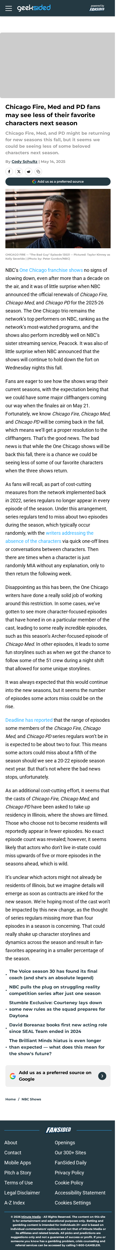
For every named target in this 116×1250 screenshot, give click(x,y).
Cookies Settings (73, 1203)
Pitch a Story (17, 1172)
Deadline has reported (29, 720)
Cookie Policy (69, 1182)
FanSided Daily (71, 1162)
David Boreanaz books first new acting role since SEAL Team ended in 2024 (58, 1028)
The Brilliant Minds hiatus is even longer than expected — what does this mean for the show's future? (57, 1047)
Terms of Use (18, 1182)
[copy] (38, 171)
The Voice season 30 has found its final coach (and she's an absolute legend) (53, 974)
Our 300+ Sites (70, 1152)
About (10, 1142)
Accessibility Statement (80, 1193)
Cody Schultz (24, 161)
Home (10, 1099)
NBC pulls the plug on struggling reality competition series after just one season (55, 990)
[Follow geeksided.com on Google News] (102, 1076)
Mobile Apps (17, 1162)
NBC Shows (31, 1099)
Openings (65, 1142)
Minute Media (31, 1217)
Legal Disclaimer (22, 1193)
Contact (12, 1152)
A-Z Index (14, 1203)
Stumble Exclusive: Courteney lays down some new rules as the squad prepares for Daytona (57, 1009)
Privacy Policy (69, 1172)
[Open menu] (8, 8)
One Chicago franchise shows (51, 270)
